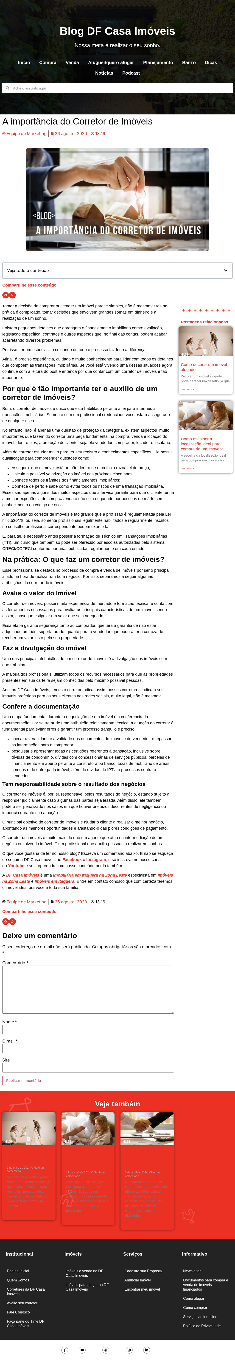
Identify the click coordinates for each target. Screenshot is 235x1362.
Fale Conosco (18, 1312)
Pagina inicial (18, 1271)
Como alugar (193, 1298)
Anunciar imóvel (137, 1280)
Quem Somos (18, 1280)
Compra (47, 62)
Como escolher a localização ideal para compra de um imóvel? (202, 444)
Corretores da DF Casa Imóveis (26, 1291)
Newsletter (192, 1271)
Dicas (211, 62)
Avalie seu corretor (22, 1303)
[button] (226, 270)
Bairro (189, 62)
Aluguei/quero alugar (111, 62)
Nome (9, 1022)
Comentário (15, 963)
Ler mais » (187, 389)
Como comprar (195, 1308)
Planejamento (158, 62)
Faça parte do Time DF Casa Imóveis (25, 1323)
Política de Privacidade (202, 1326)
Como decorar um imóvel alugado (23, 1159)
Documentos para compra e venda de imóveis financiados (205, 1284)
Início (24, 62)
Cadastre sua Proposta (143, 1271)
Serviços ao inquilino (200, 1317)
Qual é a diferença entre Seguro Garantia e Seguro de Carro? (145, 1161)
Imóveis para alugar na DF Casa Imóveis (87, 1287)
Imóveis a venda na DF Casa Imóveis (84, 1273)
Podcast (131, 73)
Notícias (104, 73)
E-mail (10, 1041)
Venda (72, 62)
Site (6, 1060)
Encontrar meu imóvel (142, 1289)
